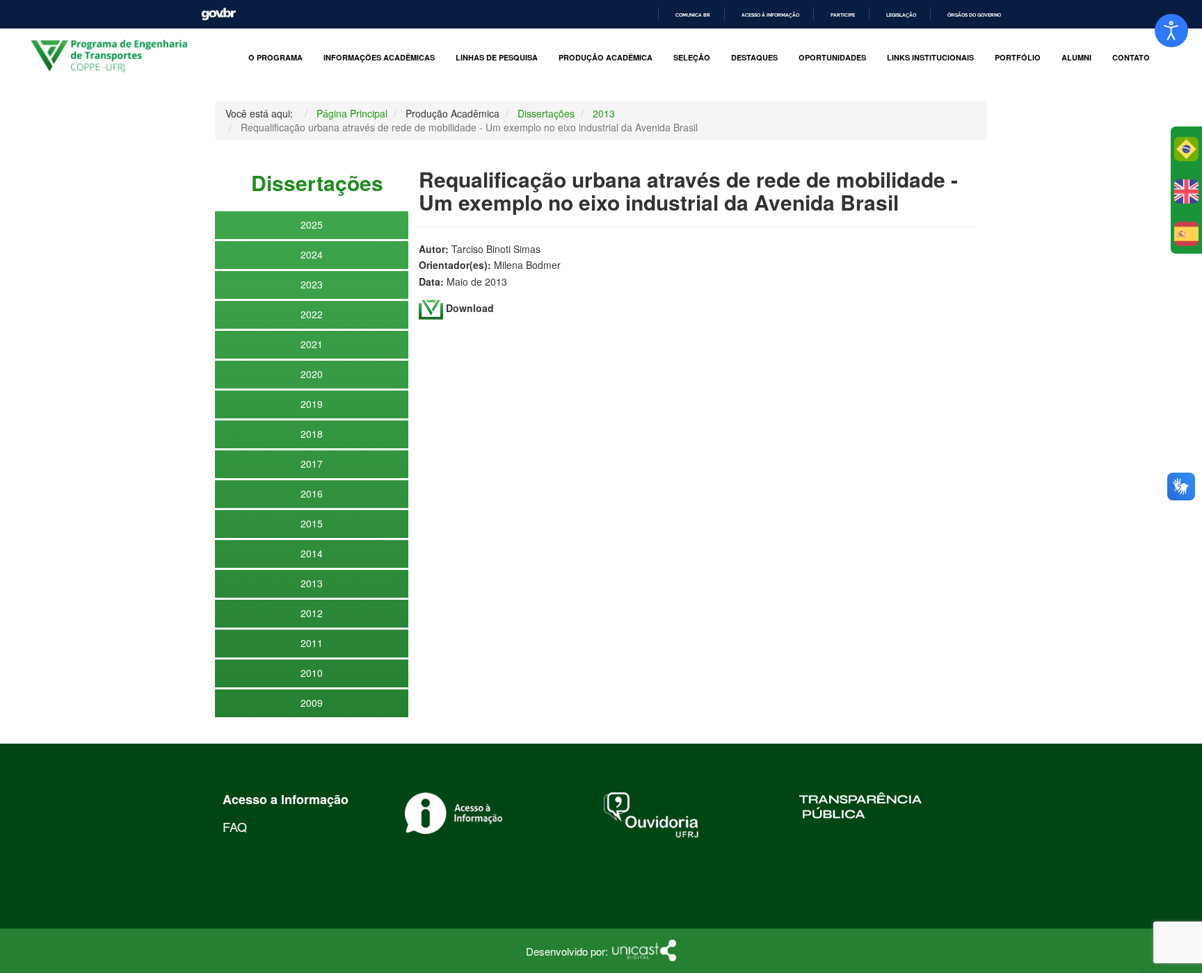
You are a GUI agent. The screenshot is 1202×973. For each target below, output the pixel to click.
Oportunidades (832, 58)
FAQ (235, 826)
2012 (311, 613)
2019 (311, 404)
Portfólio (1018, 58)
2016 (311, 493)
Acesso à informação (770, 15)
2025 (311, 224)
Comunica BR (692, 15)
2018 (311, 434)
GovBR (218, 14)
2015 (311, 523)
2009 (311, 703)
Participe (843, 15)
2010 (311, 673)
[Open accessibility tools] (1171, 30)
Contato (1131, 58)
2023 (311, 284)
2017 (311, 464)
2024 (311, 254)
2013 (311, 583)
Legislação (901, 15)
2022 (311, 314)
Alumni (1076, 58)
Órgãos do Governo (974, 15)
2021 (311, 344)
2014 (311, 553)
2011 (311, 643)
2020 (311, 374)
